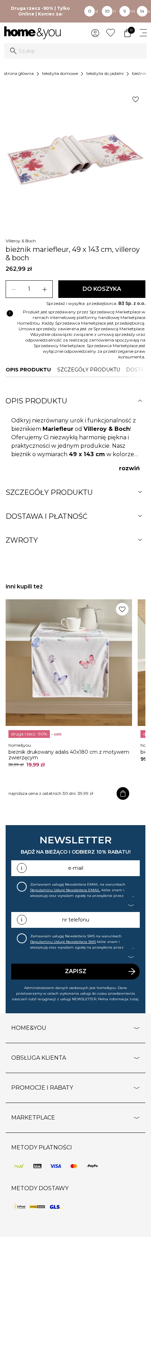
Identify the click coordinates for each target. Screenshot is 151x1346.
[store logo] (32, 32)
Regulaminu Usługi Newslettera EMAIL (65, 890)
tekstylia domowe (60, 73)
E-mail (75, 868)
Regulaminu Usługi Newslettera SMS (63, 941)
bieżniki (139, 73)
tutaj (134, 999)
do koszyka (102, 289)
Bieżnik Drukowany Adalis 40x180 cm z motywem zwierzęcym (68, 754)
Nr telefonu (75, 920)
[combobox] (75, 51)
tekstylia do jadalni (105, 73)
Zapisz (75, 971)
